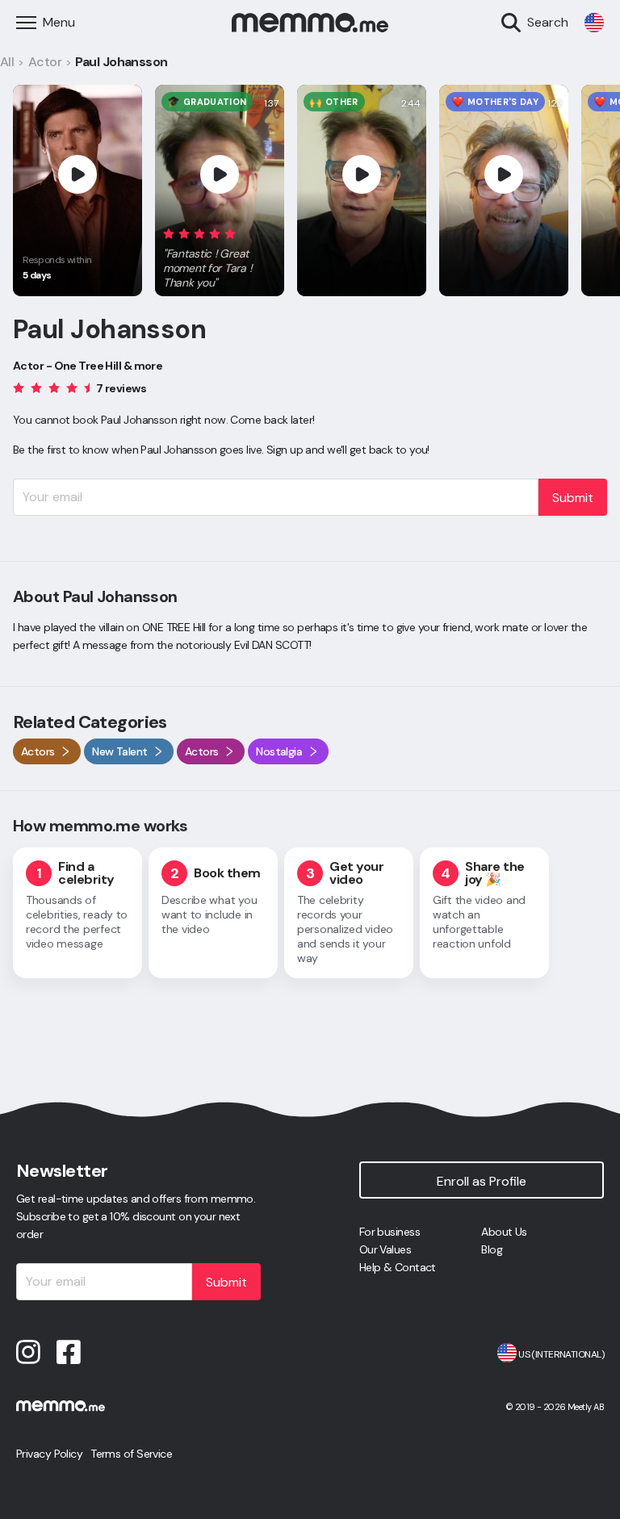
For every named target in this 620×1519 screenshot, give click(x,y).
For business (389, 1231)
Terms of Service (131, 1453)
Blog (491, 1249)
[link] (594, 22)
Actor (44, 61)
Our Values (385, 1249)
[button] (219, 255)
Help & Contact (397, 1267)
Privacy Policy (49, 1453)
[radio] (168, 232)
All (7, 61)
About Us (504, 1231)
